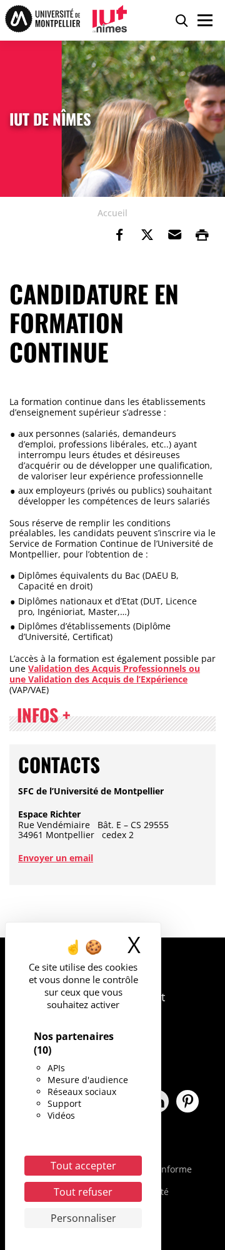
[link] (119, 235)
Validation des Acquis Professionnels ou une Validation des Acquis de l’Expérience (104, 673)
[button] (174, 235)
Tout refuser (83, 1192)
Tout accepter (83, 1165)
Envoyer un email (55, 858)
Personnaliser (83, 1218)
